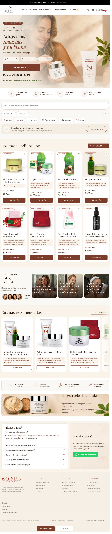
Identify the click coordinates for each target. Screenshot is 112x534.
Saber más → (22, 67)
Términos (53, 520)
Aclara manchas (29, 59)
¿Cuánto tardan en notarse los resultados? (20, 450)
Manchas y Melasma (68, 482)
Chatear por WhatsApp (87, 454)
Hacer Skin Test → (96, 129)
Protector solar (50, 120)
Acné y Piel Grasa (67, 485)
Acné (21, 120)
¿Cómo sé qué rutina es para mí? (16, 432)
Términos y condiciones (9, 512)
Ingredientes (91, 485)
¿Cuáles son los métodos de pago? (17, 464)
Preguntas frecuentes (94, 488)
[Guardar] (24, 154)
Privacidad (70, 520)
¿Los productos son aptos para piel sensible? (21, 445)
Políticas (4, 509)
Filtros (8, 114)
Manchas (9, 120)
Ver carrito (65, 528)
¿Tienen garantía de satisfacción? (17, 459)
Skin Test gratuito (19, 435)
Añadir (13, 200)
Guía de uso (6, 506)
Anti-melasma (46, 59)
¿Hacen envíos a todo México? (16, 455)
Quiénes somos (92, 482)
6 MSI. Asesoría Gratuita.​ (48, 3)
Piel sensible (66, 120)
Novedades (39, 488)
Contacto (5, 503)
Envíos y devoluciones (94, 492)
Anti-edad (34, 120)
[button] (104, 528)
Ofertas (38, 492)
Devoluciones (61, 520)
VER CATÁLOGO (97, 146)
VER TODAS (99, 312)
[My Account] (92, 10)
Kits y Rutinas (40, 485)
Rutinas (81, 120)
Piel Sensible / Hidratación (69, 492)
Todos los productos (42, 482)
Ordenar (22, 114)
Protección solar (12, 59)
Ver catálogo (47, 528)
